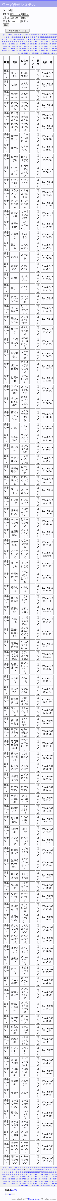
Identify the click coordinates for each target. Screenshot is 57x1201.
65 (16, 39)
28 (54, 35)
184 (42, 51)
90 (10, 41)
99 (28, 41)
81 (48, 39)
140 (31, 46)
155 (17, 48)
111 (6, 44)
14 (26, 35)
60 (6, 39)
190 (19, 53)
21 (40, 35)
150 (3, 48)
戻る (10, 1194)
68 (22, 39)
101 (33, 41)
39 (20, 37)
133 (11, 46)
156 (20, 48)
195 (33, 53)
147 (50, 46)
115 (17, 44)
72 (30, 39)
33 (8, 37)
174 (14, 51)
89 (8, 41)
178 (25, 51)
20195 (14, 1189)
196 (35, 53)
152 (9, 48)
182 (36, 51)
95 (20, 41)
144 (42, 46)
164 (42, 48)
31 (4, 37)
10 (18, 35)
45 (32, 37)
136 (20, 46)
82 (50, 39)
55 (52, 37)
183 (39, 51)
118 (25, 44)
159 (28, 48)
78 (42, 39)
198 (41, 53)
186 (47, 51)
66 (18, 39)
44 (30, 37)
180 (31, 51)
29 (56, 35)
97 (24, 41)
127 (50, 44)
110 (3, 44)
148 (53, 46)
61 (8, 39)
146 (47, 46)
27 (52, 35)
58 (2, 39)
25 (48, 35)
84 (54, 39)
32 (6, 37)
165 (44, 48)
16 (30, 35)
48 (38, 37)
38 (18, 37)
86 (2, 41)
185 (44, 51)
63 (12, 39)
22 (42, 35)
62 (10, 39)
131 (6, 46)
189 (55, 51)
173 (11, 51)
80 (46, 39)
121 (33, 44)
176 (20, 51)
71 (28, 39)
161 (33, 48)
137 (22, 46)
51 (44, 37)
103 (39, 41)
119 (28, 44)
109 (55, 41)
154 (14, 48)
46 (34, 37)
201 (49, 53)
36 (14, 37)
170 (3, 51)
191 (22, 53)
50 (42, 37)
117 (22, 44)
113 (11, 44)
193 (27, 53)
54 (50, 37)
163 (39, 48)
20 (38, 35)
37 (16, 37)
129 (55, 44)
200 (46, 53)
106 (47, 41)
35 (12, 37)
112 (9, 44)
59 (4, 39)
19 (36, 35)
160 (31, 48)
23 (44, 35)
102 (36, 41)
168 (53, 48)
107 (50, 41)
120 (31, 44)
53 (48, 37)
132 (9, 46)
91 (12, 41)
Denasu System (34, 1199)
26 (50, 35)
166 (47, 48)
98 (26, 41)
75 (36, 39)
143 (39, 46)
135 (17, 46)
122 (36, 44)
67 (20, 39)
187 (50, 51)
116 (20, 44)
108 (53, 41)
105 (44, 41)
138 (25, 46)
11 (20, 35)
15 (28, 35)
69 (24, 39)
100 (31, 41)
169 (55, 48)
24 (46, 35)
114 (14, 44)
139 (28, 46)
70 (26, 39)
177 (22, 51)
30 (2, 37)
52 (46, 37)
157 (22, 48)
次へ (55, 53)
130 (3, 46)
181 (33, 51)
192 (24, 53)
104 (42, 41)
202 (52, 53)
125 (44, 44)
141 (33, 46)
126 (47, 44)
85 (56, 39)
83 (52, 39)
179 (28, 51)
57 (56, 37)
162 (36, 48)
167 (50, 48)
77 (40, 39)
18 (34, 35)
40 (22, 37)
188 (53, 51)
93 (16, 41)
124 (42, 44)
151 (6, 48)
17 (32, 35)
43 (28, 37)
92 (14, 41)
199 (44, 53)
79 (44, 39)
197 (38, 53)
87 (4, 41)
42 (26, 37)
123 (39, 44)
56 (54, 37)
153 (11, 48)
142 (36, 46)
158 (25, 48)
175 (17, 51)
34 (10, 37)
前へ (4, 35)
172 (9, 51)
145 (44, 46)
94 (18, 41)
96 (22, 41)
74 (34, 39)
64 (14, 39)
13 (24, 35)
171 (6, 51)
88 (6, 41)
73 (32, 39)
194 (30, 53)
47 (36, 37)
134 (14, 46)
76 (38, 39)
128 (53, 44)
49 (40, 37)
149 (55, 46)
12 (22, 35)
